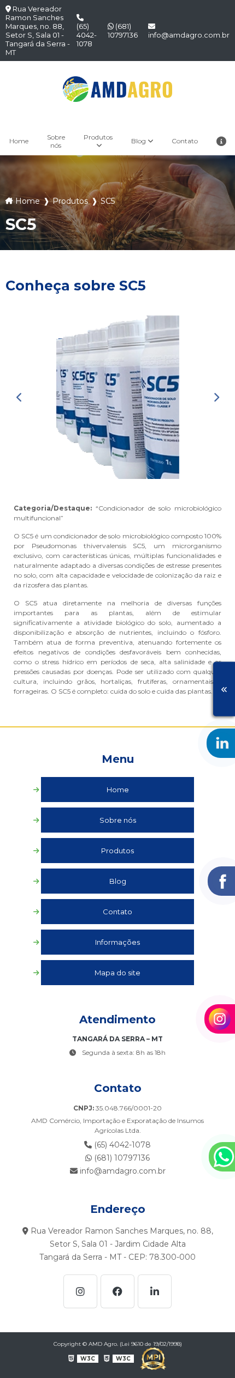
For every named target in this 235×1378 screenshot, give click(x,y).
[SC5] (117, 397)
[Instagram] (80, 1291)
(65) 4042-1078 (87, 35)
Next (215, 397)
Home (18, 141)
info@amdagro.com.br (189, 35)
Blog (138, 141)
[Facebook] (117, 1291)
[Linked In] (154, 1291)
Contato (185, 141)
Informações (117, 942)
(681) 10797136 (123, 30)
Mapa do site (117, 972)
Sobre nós (56, 141)
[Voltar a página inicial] (117, 89)
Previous (19, 397)
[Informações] (221, 141)
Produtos (98, 137)
